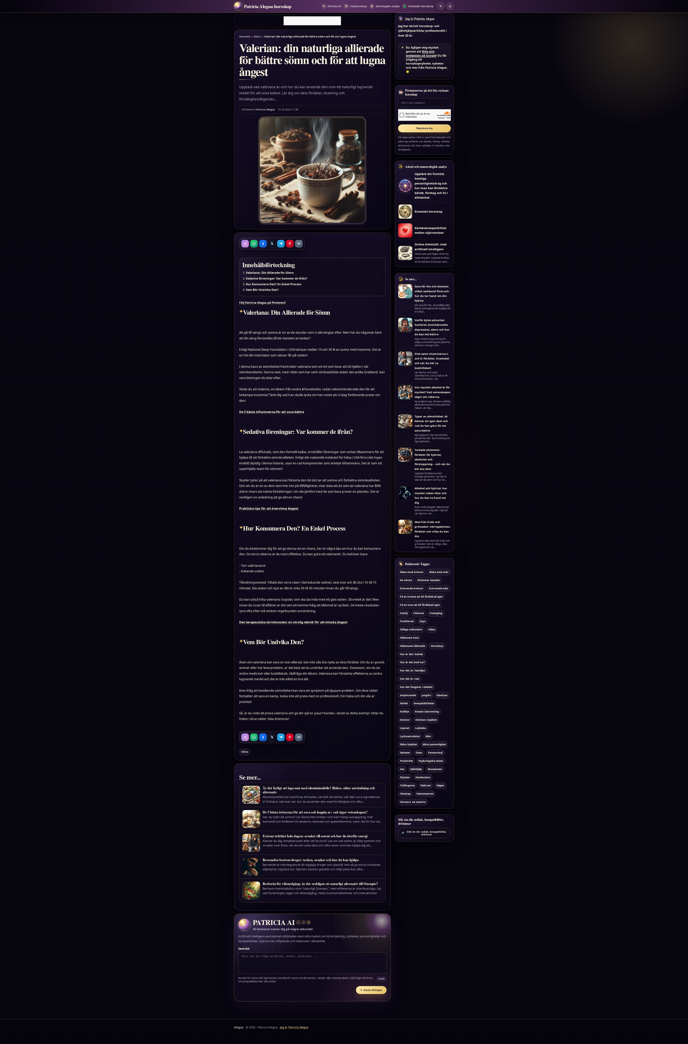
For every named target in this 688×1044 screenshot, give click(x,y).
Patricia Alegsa (265, 109)
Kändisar (442, 695)
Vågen (440, 785)
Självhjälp (416, 769)
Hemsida (244, 36)
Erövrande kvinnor (411, 588)
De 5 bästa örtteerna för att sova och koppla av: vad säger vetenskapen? (315, 812)
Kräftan (404, 711)
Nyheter (405, 752)
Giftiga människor (411, 629)
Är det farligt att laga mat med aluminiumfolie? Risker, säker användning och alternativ (319, 790)
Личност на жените (413, 802)
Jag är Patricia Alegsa (419, 19)
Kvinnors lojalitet (426, 719)
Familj (404, 613)
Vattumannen (425, 793)
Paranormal (435, 752)
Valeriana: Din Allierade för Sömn (270, 273)
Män (428, 736)
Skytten (405, 777)
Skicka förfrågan (371, 990)
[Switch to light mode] (441, 6)
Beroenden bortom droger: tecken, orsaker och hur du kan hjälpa (311, 859)
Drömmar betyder (428, 580)
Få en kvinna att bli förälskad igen (421, 596)
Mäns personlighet (434, 744)
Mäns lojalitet (408, 744)
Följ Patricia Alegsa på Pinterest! (262, 303)
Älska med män (439, 572)
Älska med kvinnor (412, 572)
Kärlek (404, 703)
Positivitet (406, 761)
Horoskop (437, 646)
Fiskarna (418, 613)
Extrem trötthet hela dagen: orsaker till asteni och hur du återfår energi (315, 836)
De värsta (406, 580)
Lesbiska (420, 728)
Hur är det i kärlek (411, 654)
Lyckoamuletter (410, 736)
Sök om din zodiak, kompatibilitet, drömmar (423, 833)
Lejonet (404, 728)
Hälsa (257, 36)
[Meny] (450, 6)
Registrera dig (424, 128)
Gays (423, 621)
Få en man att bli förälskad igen (420, 605)
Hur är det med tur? (412, 662)
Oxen (419, 752)
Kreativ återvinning (427, 711)
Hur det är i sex (409, 678)
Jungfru (426, 695)
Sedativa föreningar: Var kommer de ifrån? (276, 278)
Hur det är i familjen (412, 670)
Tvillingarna (407, 785)
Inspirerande (408, 695)
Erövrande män (438, 588)
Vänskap (405, 793)
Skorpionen (435, 769)
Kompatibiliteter (424, 703)
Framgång (436, 613)
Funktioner (407, 621)
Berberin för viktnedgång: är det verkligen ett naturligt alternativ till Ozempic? (320, 883)
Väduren (425, 785)
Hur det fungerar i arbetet (416, 687)
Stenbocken (422, 777)
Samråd (243, 949)
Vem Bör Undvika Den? (262, 290)
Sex (402, 769)
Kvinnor (405, 719)
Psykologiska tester (431, 761)
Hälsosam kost (409, 637)
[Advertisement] (312, 20)
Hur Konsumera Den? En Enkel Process (273, 284)
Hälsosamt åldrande (412, 646)
